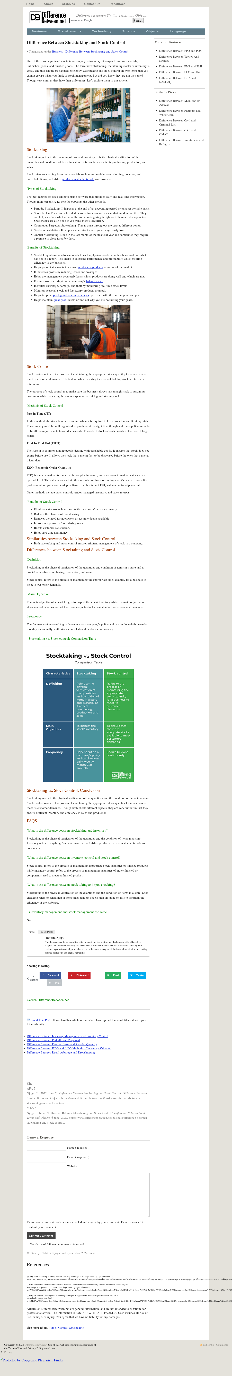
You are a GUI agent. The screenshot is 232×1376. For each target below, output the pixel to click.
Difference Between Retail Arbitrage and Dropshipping (61, 1052)
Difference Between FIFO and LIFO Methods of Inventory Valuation (69, 1048)
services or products (90, 267)
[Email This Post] (28, 1020)
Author (32, 932)
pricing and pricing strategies (71, 295)
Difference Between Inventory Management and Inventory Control (67, 1036)
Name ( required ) (78, 1147)
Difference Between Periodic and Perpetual (53, 1040)
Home (30, 4)
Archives (68, 4)
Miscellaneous (69, 31)
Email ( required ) (78, 1157)
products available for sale (78, 179)
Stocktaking (76, 1328)
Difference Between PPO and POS (180, 51)
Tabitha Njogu (54, 937)
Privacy (8, 1351)
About (48, 4)
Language (178, 31)
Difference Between (35, 1344)
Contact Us (92, 4)
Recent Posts (46, 932)
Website (72, 1166)
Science (128, 31)
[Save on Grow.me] (101, 975)
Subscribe (208, 1344)
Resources (118, 4)
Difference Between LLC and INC (180, 72)
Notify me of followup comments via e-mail (57, 1244)
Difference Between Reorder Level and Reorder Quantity (62, 1044)
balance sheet (94, 281)
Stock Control (59, 1328)
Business (39, 31)
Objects (152, 31)
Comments (222, 1344)
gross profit (60, 300)
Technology (101, 31)
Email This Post (40, 1020)
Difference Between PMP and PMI (180, 66)
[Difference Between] (48, 23)
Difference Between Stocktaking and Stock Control (96, 51)
